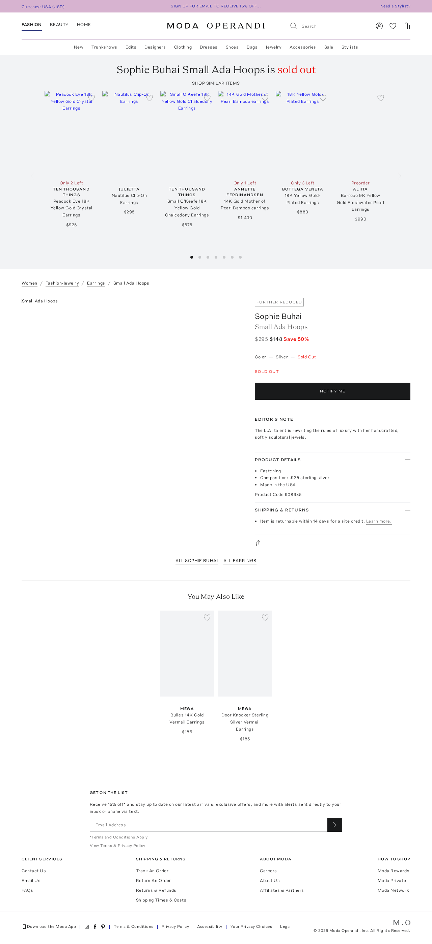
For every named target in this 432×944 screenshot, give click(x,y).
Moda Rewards (393, 870)
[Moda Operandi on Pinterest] (103, 927)
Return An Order (153, 880)
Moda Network (393, 890)
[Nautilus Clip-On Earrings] (129, 134)
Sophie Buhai (278, 316)
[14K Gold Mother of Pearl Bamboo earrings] (245, 134)
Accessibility (209, 926)
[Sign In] (379, 26)
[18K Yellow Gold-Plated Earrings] (302, 134)
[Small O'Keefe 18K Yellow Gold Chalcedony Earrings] (187, 134)
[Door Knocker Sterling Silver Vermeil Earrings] (245, 654)
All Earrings (239, 560)
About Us (270, 880)
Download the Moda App (51, 926)
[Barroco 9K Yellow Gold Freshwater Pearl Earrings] (360, 134)
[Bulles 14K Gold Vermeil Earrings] (187, 654)
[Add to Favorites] (91, 98)
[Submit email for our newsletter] (334, 825)
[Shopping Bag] (406, 26)
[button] (191, 257)
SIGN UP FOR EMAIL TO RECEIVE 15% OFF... (216, 6)
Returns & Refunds (156, 890)
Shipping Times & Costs (161, 900)
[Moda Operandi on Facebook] (95, 927)
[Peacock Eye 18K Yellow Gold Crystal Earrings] (71, 134)
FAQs (27, 890)
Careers (268, 870)
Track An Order (152, 870)
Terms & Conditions (134, 926)
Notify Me (333, 391)
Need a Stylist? (395, 6)
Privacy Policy (175, 926)
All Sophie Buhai (197, 560)
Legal (285, 926)
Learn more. (379, 521)
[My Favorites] (393, 26)
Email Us (31, 880)
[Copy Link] (332, 543)
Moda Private (392, 880)
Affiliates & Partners (282, 890)
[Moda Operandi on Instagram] (86, 927)
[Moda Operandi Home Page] (216, 25)
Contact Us (34, 870)
